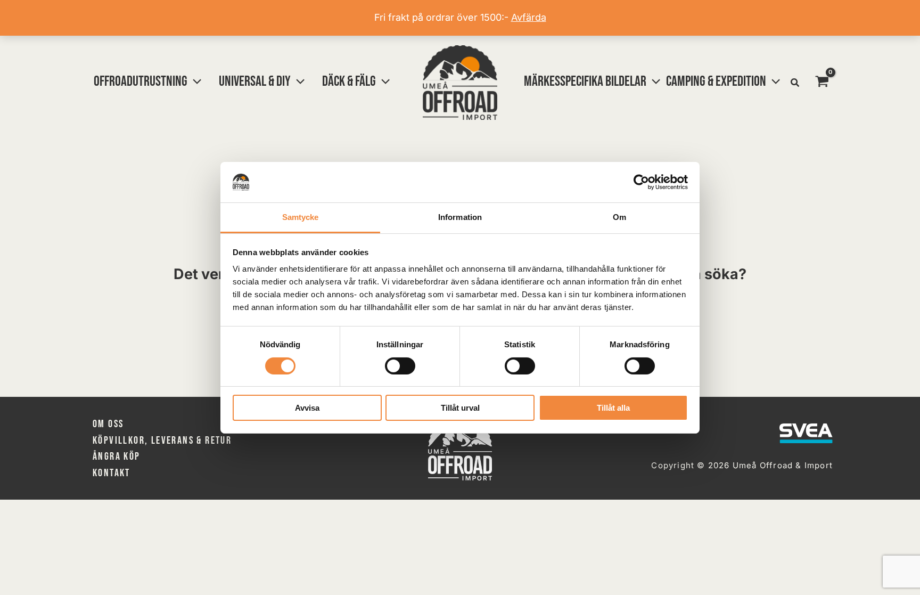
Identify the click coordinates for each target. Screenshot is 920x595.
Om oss (108, 424)
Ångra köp (117, 456)
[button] (194, 81)
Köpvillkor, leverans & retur (162, 440)
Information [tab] (460, 217)
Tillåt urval (460, 407)
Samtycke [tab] (300, 217)
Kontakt (111, 473)
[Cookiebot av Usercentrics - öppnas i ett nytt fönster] (641, 182)
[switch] (400, 365)
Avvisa (307, 407)
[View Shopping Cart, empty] (822, 82)
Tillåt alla (613, 407)
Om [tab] (619, 217)
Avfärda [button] (528, 17)
